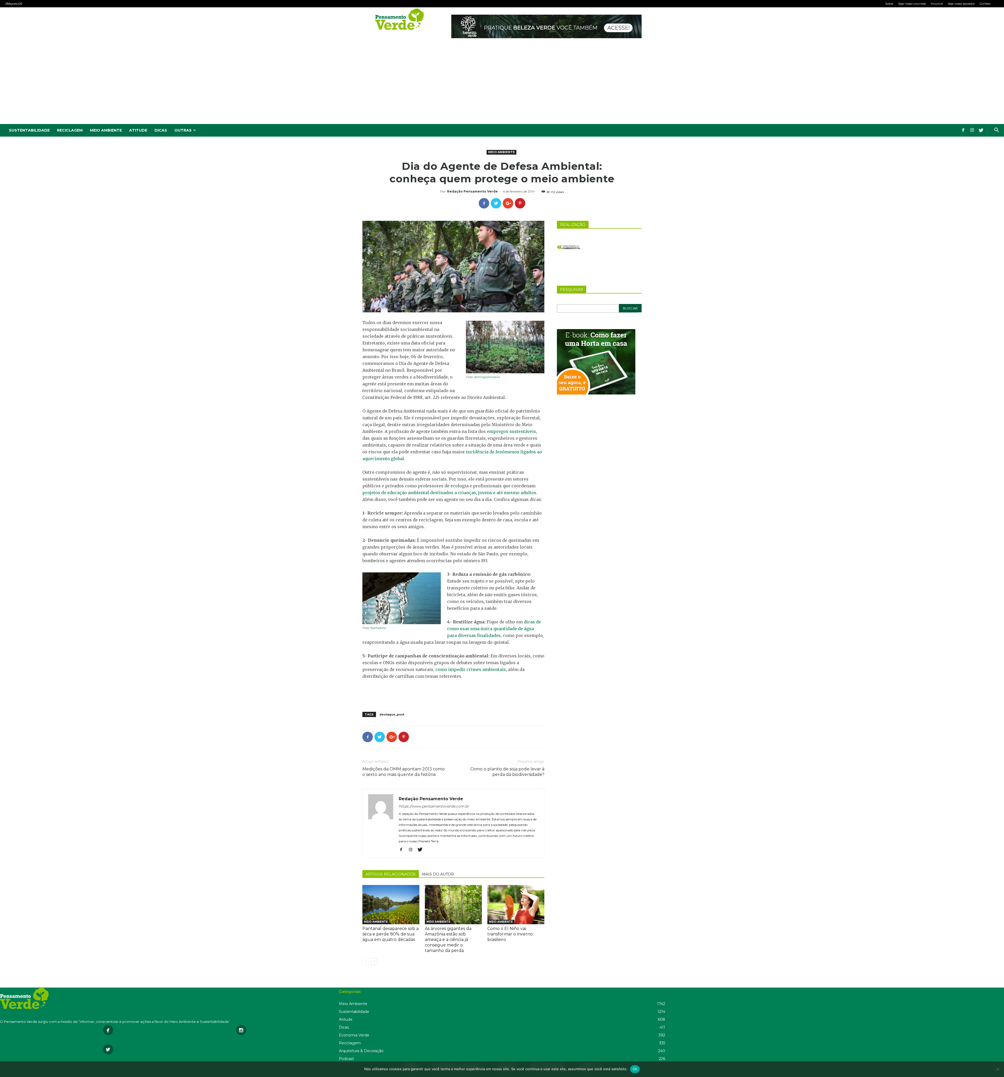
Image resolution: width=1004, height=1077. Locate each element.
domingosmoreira (487, 377)
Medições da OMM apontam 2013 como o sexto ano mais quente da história (403, 771)
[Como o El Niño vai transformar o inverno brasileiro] (515, 904)
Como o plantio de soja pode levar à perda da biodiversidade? (507, 771)
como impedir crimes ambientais (470, 669)
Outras (183, 130)
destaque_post (391, 714)
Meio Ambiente (106, 130)
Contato (985, 3)
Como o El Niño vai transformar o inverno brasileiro (510, 934)
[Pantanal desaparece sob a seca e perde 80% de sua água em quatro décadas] (390, 904)
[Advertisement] (502, 84)
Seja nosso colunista (912, 3)
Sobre (889, 3)
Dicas (161, 130)
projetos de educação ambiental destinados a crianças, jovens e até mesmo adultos (449, 492)
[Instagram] (972, 130)
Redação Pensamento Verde (472, 191)
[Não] (997, 1069)
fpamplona (378, 628)
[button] (996, 130)
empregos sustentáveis (511, 431)
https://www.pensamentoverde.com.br (434, 806)
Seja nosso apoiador (961, 3)
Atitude (138, 130)
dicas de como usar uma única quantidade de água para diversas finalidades (494, 628)
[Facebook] (963, 130)
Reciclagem (70, 130)
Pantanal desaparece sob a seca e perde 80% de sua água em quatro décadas (390, 934)
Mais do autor (438, 874)
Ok (635, 1069)
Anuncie (937, 3)
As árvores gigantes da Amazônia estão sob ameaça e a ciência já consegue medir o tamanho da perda (448, 939)
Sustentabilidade (29, 130)
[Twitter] (981, 130)
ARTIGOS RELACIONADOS (391, 874)
